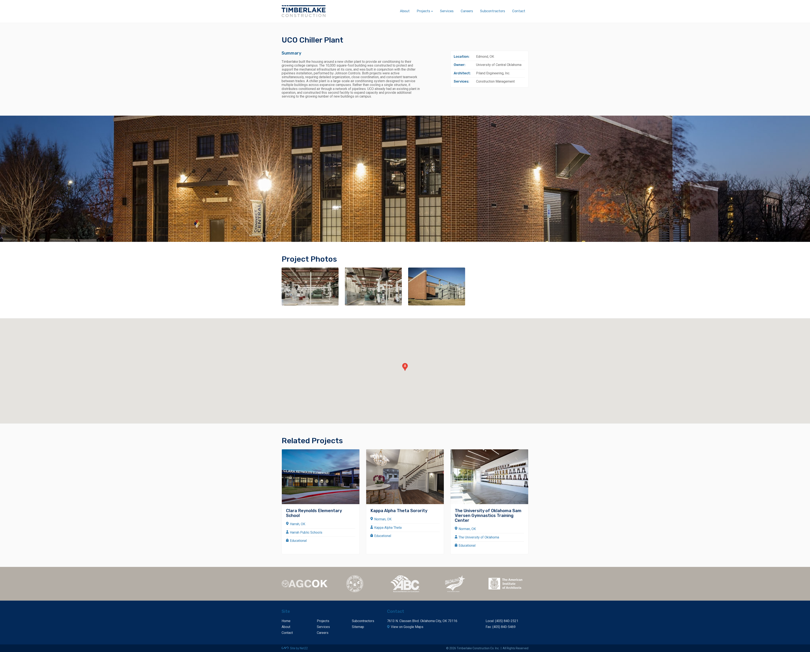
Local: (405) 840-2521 (502, 621)
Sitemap (358, 627)
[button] (405, 367)
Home (286, 621)
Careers (467, 11)
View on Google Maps (407, 627)
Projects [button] (423, 11)
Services (447, 11)
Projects (323, 621)
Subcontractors (492, 11)
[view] (310, 286)
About (405, 11)
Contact (518, 11)
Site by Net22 (299, 648)
